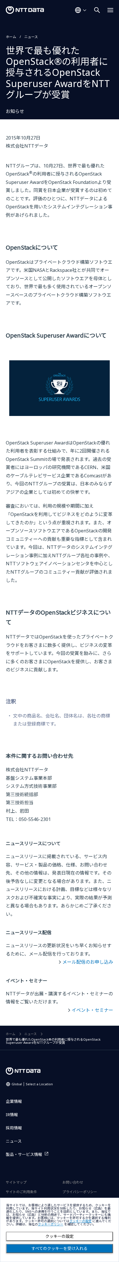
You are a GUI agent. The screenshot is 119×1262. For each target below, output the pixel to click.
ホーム (11, 36)
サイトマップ (16, 1182)
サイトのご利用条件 (21, 1191)
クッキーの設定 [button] (80, 1221)
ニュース (31, 36)
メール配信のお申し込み (87, 962)
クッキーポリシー (50, 1224)
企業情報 (14, 1101)
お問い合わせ (72, 1182)
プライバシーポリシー (79, 1191)
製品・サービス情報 (24, 1154)
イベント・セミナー (92, 1010)
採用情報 (14, 1128)
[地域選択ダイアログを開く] (81, 10)
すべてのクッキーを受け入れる (59, 1248)
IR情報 (12, 1114)
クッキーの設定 (59, 1236)
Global (32, 1084)
